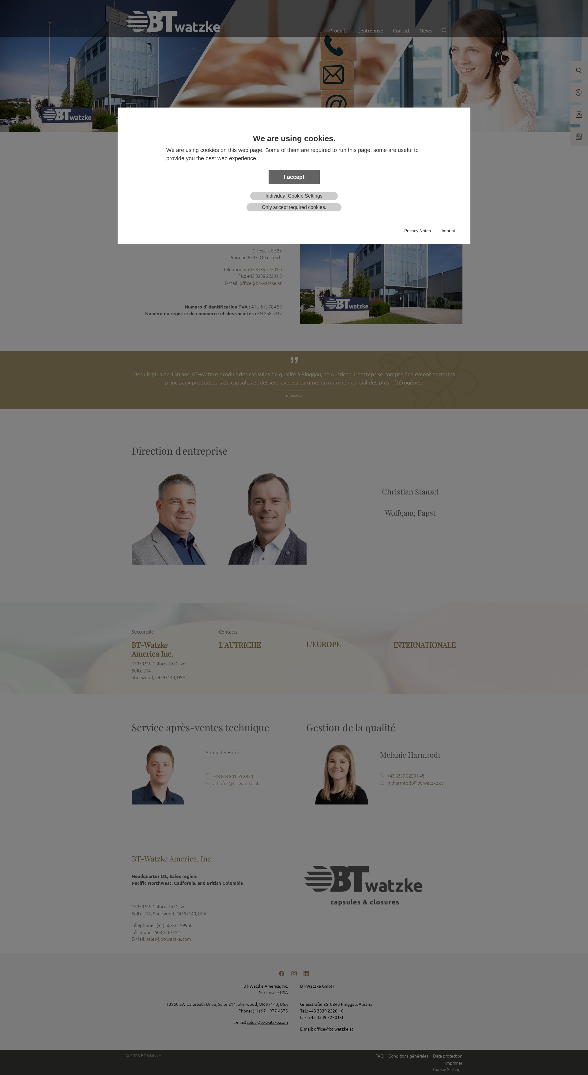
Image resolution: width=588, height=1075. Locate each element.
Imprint (448, 230)
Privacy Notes (417, 230)
